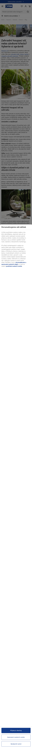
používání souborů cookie (14, 266)
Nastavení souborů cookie (16, 737)
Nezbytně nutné (16, 744)
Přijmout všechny (16, 730)
